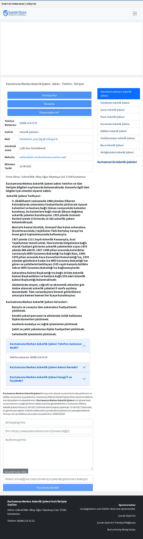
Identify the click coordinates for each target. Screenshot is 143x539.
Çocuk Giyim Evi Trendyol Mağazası (116, 522)
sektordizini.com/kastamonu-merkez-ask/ (43, 157)
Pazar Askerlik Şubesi (112, 117)
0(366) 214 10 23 (28, 123)
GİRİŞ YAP (31, 3)
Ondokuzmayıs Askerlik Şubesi (118, 138)
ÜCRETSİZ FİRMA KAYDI (13, 3)
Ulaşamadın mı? (49, 112)
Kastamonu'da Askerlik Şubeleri (117, 162)
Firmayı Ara (49, 95)
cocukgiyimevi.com (90, 508)
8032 (24, 471)
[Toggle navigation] (135, 13)
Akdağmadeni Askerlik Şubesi (117, 152)
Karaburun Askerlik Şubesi (115, 102)
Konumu (49, 104)
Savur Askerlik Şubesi (113, 109)
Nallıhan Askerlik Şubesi (114, 131)
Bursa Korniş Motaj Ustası (121, 529)
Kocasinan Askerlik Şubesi (115, 124)
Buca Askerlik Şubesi (112, 145)
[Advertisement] (71, 48)
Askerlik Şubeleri (29, 132)
